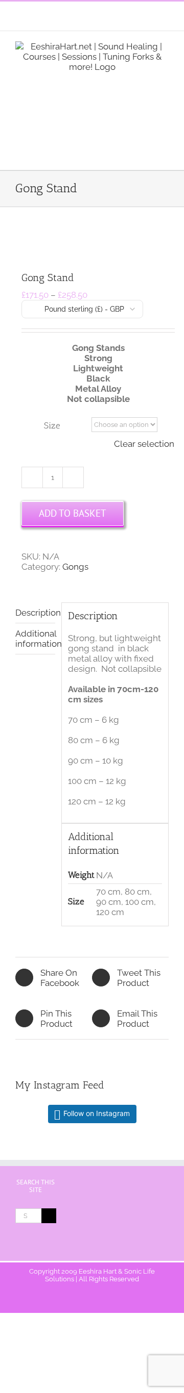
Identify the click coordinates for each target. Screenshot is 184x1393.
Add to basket (72, 513)
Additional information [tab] (35, 638)
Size (52, 425)
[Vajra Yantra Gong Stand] (92, 240)
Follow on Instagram (96, 1113)
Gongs (75, 567)
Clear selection (144, 444)
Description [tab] (35, 612)
